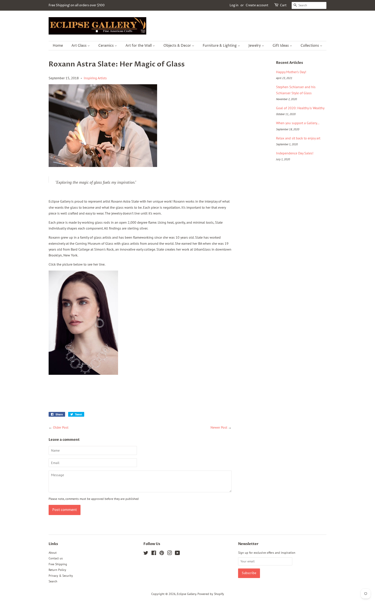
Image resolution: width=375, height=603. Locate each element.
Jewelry (255, 45)
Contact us (56, 558)
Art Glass (79, 45)
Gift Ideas (281, 45)
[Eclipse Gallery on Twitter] (145, 554)
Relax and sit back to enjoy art (298, 138)
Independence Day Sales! (294, 153)
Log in (234, 5)
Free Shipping (58, 564)
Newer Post (219, 427)
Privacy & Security (61, 576)
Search (53, 581)
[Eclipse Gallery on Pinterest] (161, 554)
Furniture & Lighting (220, 45)
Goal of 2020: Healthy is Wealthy (300, 108)
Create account (257, 5)
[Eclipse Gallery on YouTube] (177, 554)
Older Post (60, 427)
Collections (310, 45)
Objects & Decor (177, 45)
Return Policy (57, 570)
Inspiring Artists (95, 78)
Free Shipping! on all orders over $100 (77, 5)
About (53, 553)
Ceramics (106, 45)
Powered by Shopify (210, 594)
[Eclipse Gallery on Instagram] (169, 554)
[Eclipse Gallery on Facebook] (153, 554)
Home (58, 45)
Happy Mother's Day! (291, 72)
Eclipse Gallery (186, 594)
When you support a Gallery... (297, 123)
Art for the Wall (139, 45)
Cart (283, 5)
